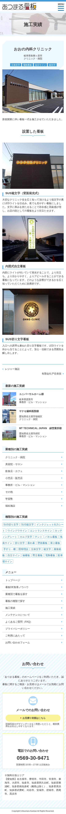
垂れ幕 (31, 543)
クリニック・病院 (15, 457)
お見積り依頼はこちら (34, 718)
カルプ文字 (26, 537)
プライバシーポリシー (17, 628)
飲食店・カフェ (14, 471)
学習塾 (9, 499)
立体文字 (15, 65)
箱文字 (52, 65)
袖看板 (26, 555)
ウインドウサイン (17, 530)
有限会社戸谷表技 (51, 373)
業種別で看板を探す (16, 594)
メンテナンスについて (17, 615)
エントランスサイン (41, 530)
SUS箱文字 (27, 524)
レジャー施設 (12, 369)
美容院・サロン (14, 464)
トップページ (12, 580)
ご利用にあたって (15, 635)
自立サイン (40, 65)
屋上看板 (55, 543)
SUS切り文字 (10, 524)
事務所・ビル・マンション (20, 485)
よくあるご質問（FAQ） (18, 621)
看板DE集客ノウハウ (17, 587)
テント (38, 537)
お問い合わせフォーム (17, 642)
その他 (9, 492)
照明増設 (23, 549)
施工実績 (10, 608)
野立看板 (38, 555)
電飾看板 (27, 65)
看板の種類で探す (15, 601)
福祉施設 (10, 505)
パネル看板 (51, 537)
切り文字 (20, 543)
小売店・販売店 (14, 478)
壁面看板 (42, 543)
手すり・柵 (9, 549)
